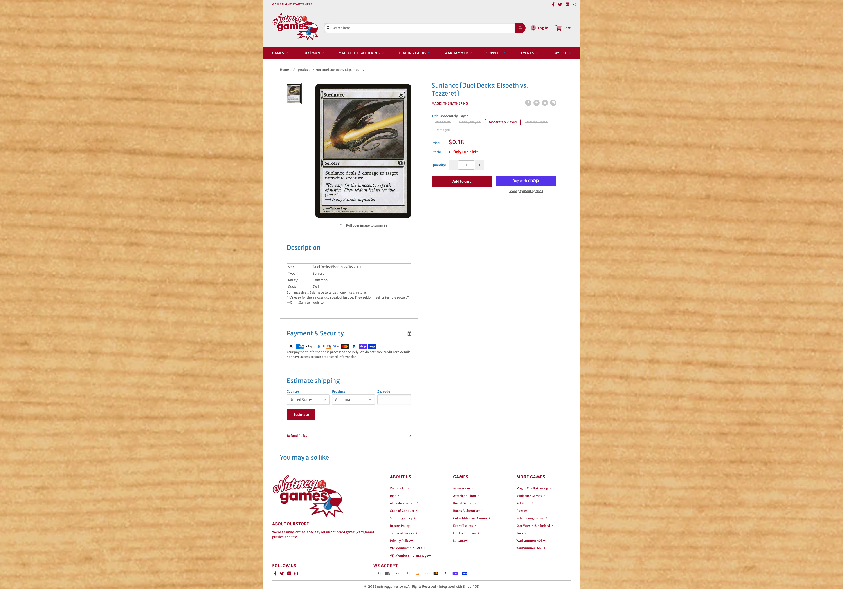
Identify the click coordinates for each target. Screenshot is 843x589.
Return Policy (400, 526)
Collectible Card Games (470, 518)
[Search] (520, 28)
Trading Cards (413, 53)
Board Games (463, 503)
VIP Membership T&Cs (406, 548)
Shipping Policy (401, 518)
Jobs (393, 496)
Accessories (461, 488)
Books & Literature (466, 511)
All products (302, 70)
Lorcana (459, 541)
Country (293, 391)
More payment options (526, 191)
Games (279, 53)
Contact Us (398, 488)
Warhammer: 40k (529, 541)
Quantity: (439, 165)
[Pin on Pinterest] (536, 103)
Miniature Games (529, 496)
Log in (543, 28)
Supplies (495, 53)
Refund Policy (297, 436)
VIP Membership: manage (409, 556)
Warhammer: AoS (529, 548)
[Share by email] (553, 103)
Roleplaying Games (530, 518)
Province (338, 391)
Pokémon (312, 53)
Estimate (301, 414)
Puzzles (522, 511)
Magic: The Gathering (360, 53)
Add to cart (461, 181)
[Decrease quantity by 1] (453, 165)
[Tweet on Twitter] (545, 103)
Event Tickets (463, 526)
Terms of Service (402, 533)
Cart (567, 28)
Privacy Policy (400, 541)
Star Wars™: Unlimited (533, 526)
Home (284, 70)
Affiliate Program (403, 503)
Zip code (383, 391)
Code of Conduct (402, 511)
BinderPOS (471, 587)
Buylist (560, 53)
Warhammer (457, 53)
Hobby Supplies (464, 533)
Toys (519, 533)
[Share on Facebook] (528, 103)
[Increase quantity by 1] (479, 165)
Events (528, 53)
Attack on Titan (464, 496)
